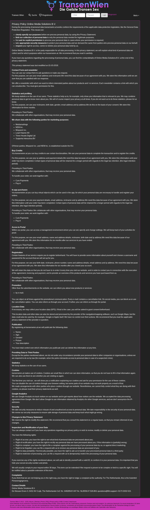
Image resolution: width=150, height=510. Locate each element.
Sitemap (37, 502)
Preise (43, 502)
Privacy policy (54, 502)
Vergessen (112, 14)
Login (104, 15)
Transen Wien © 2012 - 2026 (19, 502)
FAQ (47, 502)
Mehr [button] (135, 16)
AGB (60, 502)
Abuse (31, 502)
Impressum (72, 502)
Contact (65, 502)
